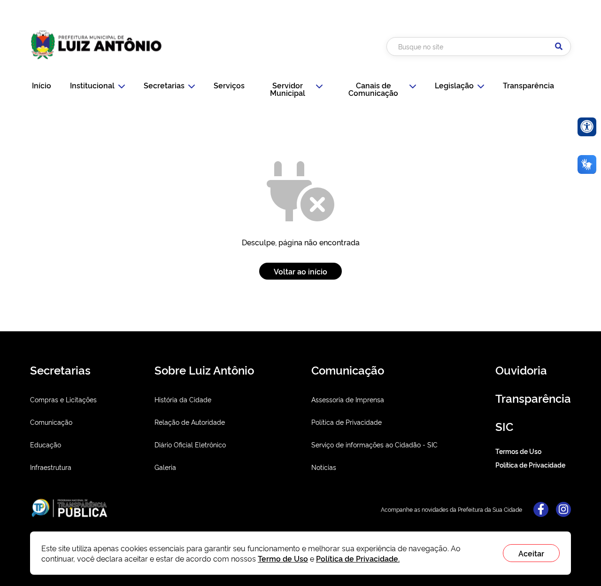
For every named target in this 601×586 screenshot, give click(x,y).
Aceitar (531, 553)
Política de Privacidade (346, 421)
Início (41, 85)
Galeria (165, 466)
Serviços (229, 85)
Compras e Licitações (63, 399)
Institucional (92, 85)
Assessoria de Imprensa (347, 399)
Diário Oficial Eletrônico (190, 444)
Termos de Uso (518, 450)
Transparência (528, 85)
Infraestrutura (50, 466)
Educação (45, 444)
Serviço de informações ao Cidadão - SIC (374, 444)
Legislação (454, 85)
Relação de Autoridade (189, 421)
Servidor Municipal (287, 89)
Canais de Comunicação (373, 89)
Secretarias (164, 85)
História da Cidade (182, 399)
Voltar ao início (300, 271)
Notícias (323, 466)
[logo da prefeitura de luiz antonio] (96, 62)
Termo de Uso (283, 558)
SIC (504, 426)
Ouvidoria (521, 369)
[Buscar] (558, 46)
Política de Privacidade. (358, 558)
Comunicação (51, 421)
